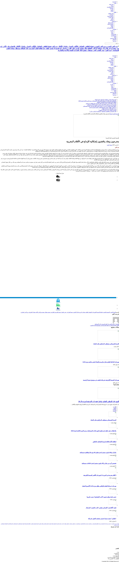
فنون (115, 3)
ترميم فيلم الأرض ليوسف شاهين (109, 108)
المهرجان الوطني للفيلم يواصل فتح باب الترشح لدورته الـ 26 (98, 401)
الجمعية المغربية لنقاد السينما (103, 312)
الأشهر (114, 408)
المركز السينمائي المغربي (34, 523)
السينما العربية (15, 523)
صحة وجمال (110, 22)
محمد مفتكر (47, 312)
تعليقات (114, 409)
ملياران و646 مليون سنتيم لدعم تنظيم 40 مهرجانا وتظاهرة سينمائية (101, 103)
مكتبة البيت (113, 34)
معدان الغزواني (32, 312)
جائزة (63, 523)
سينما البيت (113, 35)
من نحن (114, 41)
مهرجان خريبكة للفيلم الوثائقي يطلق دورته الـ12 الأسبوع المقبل (99, 486)
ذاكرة (112, 18)
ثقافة (115, 12)
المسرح (40, 523)
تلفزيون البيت (113, 38)
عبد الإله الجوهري (83, 523)
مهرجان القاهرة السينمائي (97, 523)
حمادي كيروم (82, 312)
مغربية (111, 30)
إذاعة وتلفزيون (110, 7)
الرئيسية (114, 1)
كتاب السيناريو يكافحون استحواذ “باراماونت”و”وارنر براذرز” (102, 111)
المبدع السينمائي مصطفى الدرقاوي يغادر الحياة (105, 99)
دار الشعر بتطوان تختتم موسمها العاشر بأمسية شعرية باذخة (102, 107)
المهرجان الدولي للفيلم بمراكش (46, 523)
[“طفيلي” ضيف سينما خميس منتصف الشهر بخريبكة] (112, 515)
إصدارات (111, 14)
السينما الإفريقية (10, 523)
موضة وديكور (110, 24)
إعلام (115, 37)
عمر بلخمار (63, 312)
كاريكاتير (114, 39)
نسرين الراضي (114, 523)
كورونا (87, 523)
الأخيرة (114, 406)
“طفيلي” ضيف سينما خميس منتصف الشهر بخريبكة (102, 518)
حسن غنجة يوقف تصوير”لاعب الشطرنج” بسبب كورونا (101, 497)
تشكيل (111, 10)
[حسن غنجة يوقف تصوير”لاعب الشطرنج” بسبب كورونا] (112, 493)
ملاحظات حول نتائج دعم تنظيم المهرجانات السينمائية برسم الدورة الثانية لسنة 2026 (97, 101)
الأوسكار (6, 523)
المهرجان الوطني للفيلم (91, 312)
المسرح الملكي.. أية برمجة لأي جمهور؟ (107, 110)
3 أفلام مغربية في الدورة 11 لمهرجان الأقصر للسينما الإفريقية (99, 475)
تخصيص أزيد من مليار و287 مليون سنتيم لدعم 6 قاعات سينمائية (101, 104)
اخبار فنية (111, 4)
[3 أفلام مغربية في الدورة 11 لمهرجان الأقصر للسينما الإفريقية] (112, 471)
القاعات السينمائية (27, 523)
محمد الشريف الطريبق (56, 312)
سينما (112, 5)
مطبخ (112, 26)
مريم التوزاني (90, 523)
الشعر (23, 523)
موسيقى (111, 8)
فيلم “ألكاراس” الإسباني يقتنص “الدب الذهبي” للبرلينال (101, 507)
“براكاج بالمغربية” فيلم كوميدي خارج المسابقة (107, 324)
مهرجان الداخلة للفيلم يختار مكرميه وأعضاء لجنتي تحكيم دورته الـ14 (101, 362)
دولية (112, 33)
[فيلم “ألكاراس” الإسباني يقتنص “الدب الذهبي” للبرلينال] (112, 504)
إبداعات (111, 20)
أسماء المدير (113, 312)
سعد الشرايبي (69, 312)
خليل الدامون (76, 312)
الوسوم (114, 410)
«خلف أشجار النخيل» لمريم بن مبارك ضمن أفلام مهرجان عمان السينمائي (99, 106)
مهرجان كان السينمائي (104, 523)
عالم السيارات (110, 27)
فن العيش (114, 21)
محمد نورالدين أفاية (40, 312)
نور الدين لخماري (24, 312)
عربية (112, 31)
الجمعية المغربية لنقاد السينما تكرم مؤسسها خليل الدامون (104, 325)
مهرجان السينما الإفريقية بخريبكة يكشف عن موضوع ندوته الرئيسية (101, 380)
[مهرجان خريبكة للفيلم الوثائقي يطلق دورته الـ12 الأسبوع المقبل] (112, 482)
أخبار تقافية (110, 13)
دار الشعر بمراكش (72, 523)
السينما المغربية (20, 523)
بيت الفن (60, 523)
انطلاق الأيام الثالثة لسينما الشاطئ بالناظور (106, 102)
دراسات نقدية (110, 16)
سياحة (112, 25)
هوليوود (118, 523)
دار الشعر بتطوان (66, 523)
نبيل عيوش (110, 523)
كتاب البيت (111, 17)
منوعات (114, 29)
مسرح (112, 9)
